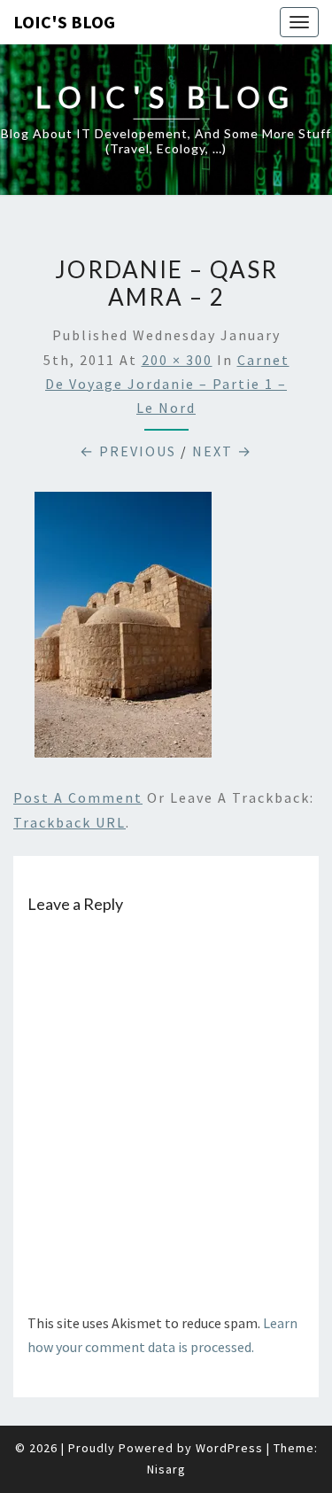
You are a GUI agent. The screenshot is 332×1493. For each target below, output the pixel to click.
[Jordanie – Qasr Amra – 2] (123, 630)
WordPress (229, 1448)
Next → (222, 451)
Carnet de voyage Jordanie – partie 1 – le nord (167, 383)
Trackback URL (69, 822)
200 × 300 (177, 360)
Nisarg (166, 1469)
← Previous (128, 451)
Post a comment (78, 797)
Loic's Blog (64, 22)
